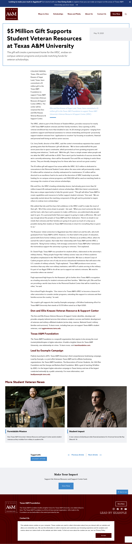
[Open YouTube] (125, 509)
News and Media (74, 14)
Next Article (93, 455)
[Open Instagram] (114, 508)
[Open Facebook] (118, 509)
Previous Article (78, 455)
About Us (89, 14)
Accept (103, 535)
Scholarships (58, 14)
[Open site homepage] (12, 14)
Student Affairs (38, 459)
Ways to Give (43, 14)
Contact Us (101, 14)
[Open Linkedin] (121, 509)
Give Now (116, 14)
